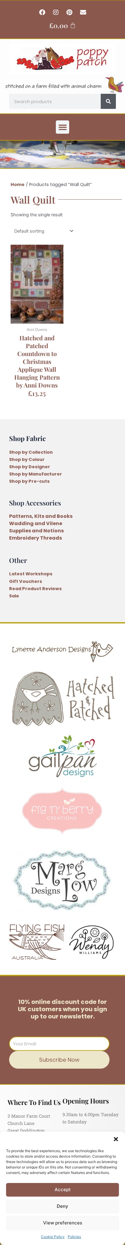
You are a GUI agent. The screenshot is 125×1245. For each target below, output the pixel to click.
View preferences (62, 1223)
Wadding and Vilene (35, 523)
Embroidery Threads (35, 537)
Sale (14, 596)
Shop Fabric (27, 438)
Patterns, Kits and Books (41, 516)
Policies (74, 1236)
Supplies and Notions (36, 530)
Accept (63, 1189)
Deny (62, 1206)
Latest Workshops (30, 574)
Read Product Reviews (35, 589)
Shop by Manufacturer (35, 474)
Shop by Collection (31, 452)
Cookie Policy (53, 1236)
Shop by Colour (27, 459)
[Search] (108, 101)
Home (18, 184)
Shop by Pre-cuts (29, 481)
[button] (116, 1139)
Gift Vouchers (25, 581)
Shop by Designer (29, 467)
